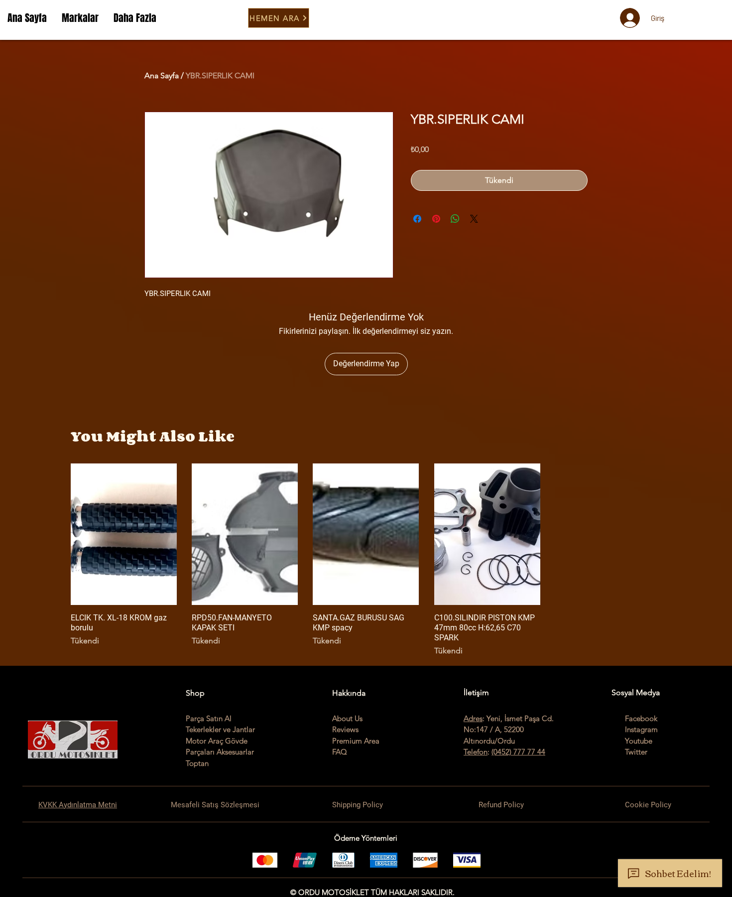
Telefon (476, 751)
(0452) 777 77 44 (518, 751)
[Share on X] (474, 219)
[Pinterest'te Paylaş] (436, 219)
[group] (366, 560)
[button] (80, 17)
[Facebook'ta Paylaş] (417, 219)
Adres (473, 718)
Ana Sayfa (161, 75)
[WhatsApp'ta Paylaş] (455, 219)
